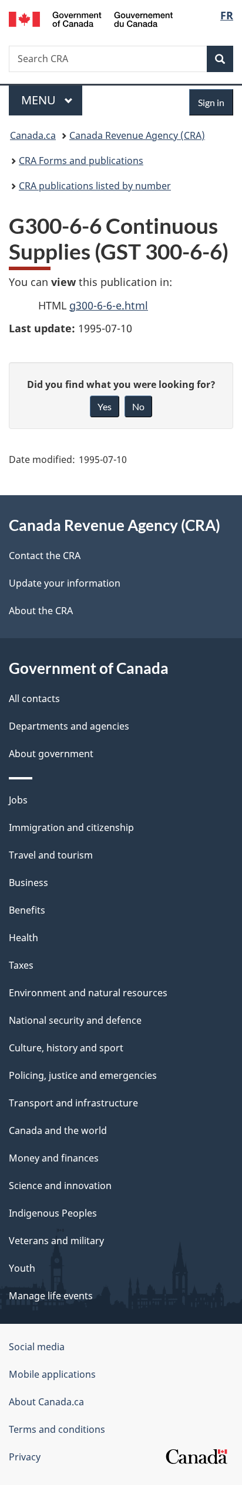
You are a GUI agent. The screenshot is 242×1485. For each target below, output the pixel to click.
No (138, 406)
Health (23, 937)
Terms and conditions (57, 1429)
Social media (37, 1346)
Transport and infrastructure (73, 1102)
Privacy (25, 1456)
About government (51, 753)
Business (28, 882)
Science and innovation (60, 1185)
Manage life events (51, 1295)
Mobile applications (52, 1374)
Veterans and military (56, 1240)
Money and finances (54, 1158)
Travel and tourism (51, 855)
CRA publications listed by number (95, 185)
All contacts (34, 698)
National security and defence (75, 1020)
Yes (105, 406)
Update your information (64, 583)
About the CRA (41, 610)
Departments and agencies (69, 726)
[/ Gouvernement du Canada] (91, 18)
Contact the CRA (44, 555)
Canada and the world (58, 1130)
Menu (40, 100)
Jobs (18, 799)
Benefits (27, 910)
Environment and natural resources (88, 992)
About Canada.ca (46, 1401)
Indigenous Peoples (53, 1213)
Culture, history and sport (66, 1047)
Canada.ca (33, 135)
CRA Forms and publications (81, 160)
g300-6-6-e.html (108, 305)
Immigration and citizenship (71, 827)
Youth (22, 1268)
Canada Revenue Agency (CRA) (137, 135)
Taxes (21, 965)
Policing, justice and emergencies (83, 1075)
